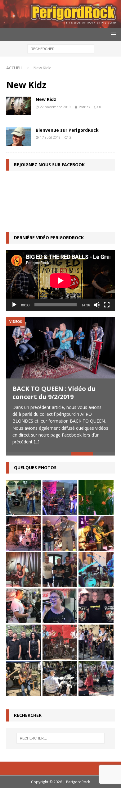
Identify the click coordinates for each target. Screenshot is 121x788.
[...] (36, 442)
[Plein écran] (107, 305)
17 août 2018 (50, 137)
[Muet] (97, 305)
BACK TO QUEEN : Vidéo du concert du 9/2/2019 (54, 392)
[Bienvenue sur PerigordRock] (18, 136)
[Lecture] (14, 305)
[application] (60, 280)
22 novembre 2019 (55, 106)
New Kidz (46, 99)
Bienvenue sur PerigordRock (67, 130)
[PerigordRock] (60, 24)
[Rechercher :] (60, 49)
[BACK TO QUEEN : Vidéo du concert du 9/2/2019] (60, 347)
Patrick (84, 106)
